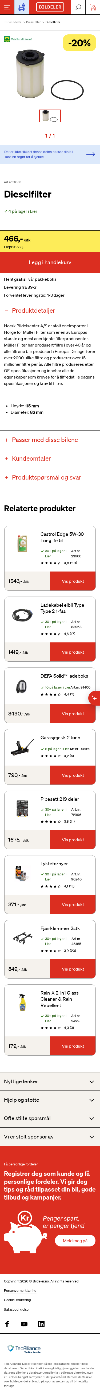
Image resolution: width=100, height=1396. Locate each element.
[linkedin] (41, 1324)
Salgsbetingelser (17, 1309)
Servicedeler (13, 22)
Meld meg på (75, 1240)
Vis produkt (73, 581)
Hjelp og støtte (21, 1100)
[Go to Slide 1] (50, 116)
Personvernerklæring (20, 1290)
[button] (50, 75)
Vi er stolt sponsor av (29, 1136)
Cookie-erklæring (17, 1300)
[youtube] (24, 1324)
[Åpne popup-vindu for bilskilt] (21, 7)
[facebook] (7, 1324)
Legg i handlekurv (50, 262)
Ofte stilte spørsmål (27, 1118)
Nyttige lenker (21, 1081)
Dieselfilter (33, 22)
